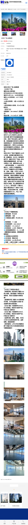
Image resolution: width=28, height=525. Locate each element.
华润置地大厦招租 (7, 505)
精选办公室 (10, 9)
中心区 (14, 9)
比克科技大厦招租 (20, 505)
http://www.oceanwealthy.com (6, 479)
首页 (6, 9)
